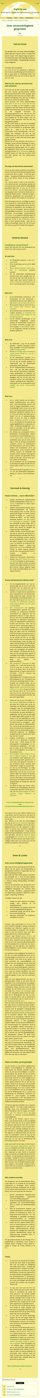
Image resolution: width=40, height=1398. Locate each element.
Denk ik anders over (13, 1392)
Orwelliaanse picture (28, 219)
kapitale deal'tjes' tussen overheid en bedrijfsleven (22, 269)
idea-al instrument (21, 823)
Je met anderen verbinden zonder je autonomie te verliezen (22, 1341)
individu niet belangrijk (23, 991)
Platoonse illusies (29, 835)
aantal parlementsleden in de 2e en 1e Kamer (22, 688)
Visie (21, 18)
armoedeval (21, 547)
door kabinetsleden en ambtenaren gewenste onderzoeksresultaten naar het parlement (22, 603)
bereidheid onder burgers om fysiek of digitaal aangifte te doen (22, 755)
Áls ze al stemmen (22, 151)
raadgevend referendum (21, 663)
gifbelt (29, 264)
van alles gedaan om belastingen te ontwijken (22, 520)
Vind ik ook (10, 1386)
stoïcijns (32, 1119)
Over (15, 18)
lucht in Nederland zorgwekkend (20, 282)
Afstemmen (29, 18)
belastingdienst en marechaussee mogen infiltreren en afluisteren (22, 793)
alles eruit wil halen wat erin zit (24, 303)
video (9, 78)
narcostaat (16, 740)
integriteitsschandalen (26, 590)
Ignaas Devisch (26, 936)
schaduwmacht (18, 608)
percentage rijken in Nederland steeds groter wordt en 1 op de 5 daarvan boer (22, 353)
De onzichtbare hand (16, 1040)
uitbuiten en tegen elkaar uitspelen (22, 437)
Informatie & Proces (21, 20)
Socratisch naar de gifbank (26, 837)
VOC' (32, 357)
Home (4, 20)
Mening (9, 18)
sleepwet (29, 772)
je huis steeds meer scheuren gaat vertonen (22, 307)
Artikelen (10, 20)
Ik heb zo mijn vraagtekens (15, 1389)
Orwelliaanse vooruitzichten (16, 245)
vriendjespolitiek (19, 349)
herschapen (8, 215)
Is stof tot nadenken (13, 1395)
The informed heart (20, 1113)
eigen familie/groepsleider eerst (20, 1000)
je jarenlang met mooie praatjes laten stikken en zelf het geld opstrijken (22, 315)
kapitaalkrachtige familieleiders (23, 1011)
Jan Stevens (28, 924)
